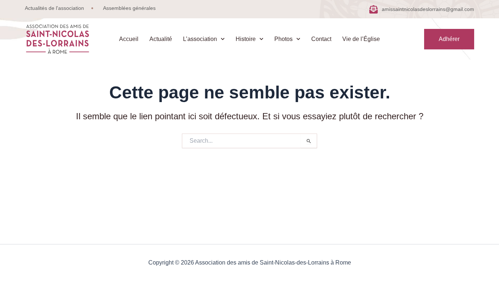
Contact (321, 39)
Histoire (246, 39)
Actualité (160, 39)
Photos (283, 39)
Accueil (128, 39)
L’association (200, 39)
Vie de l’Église (361, 39)
